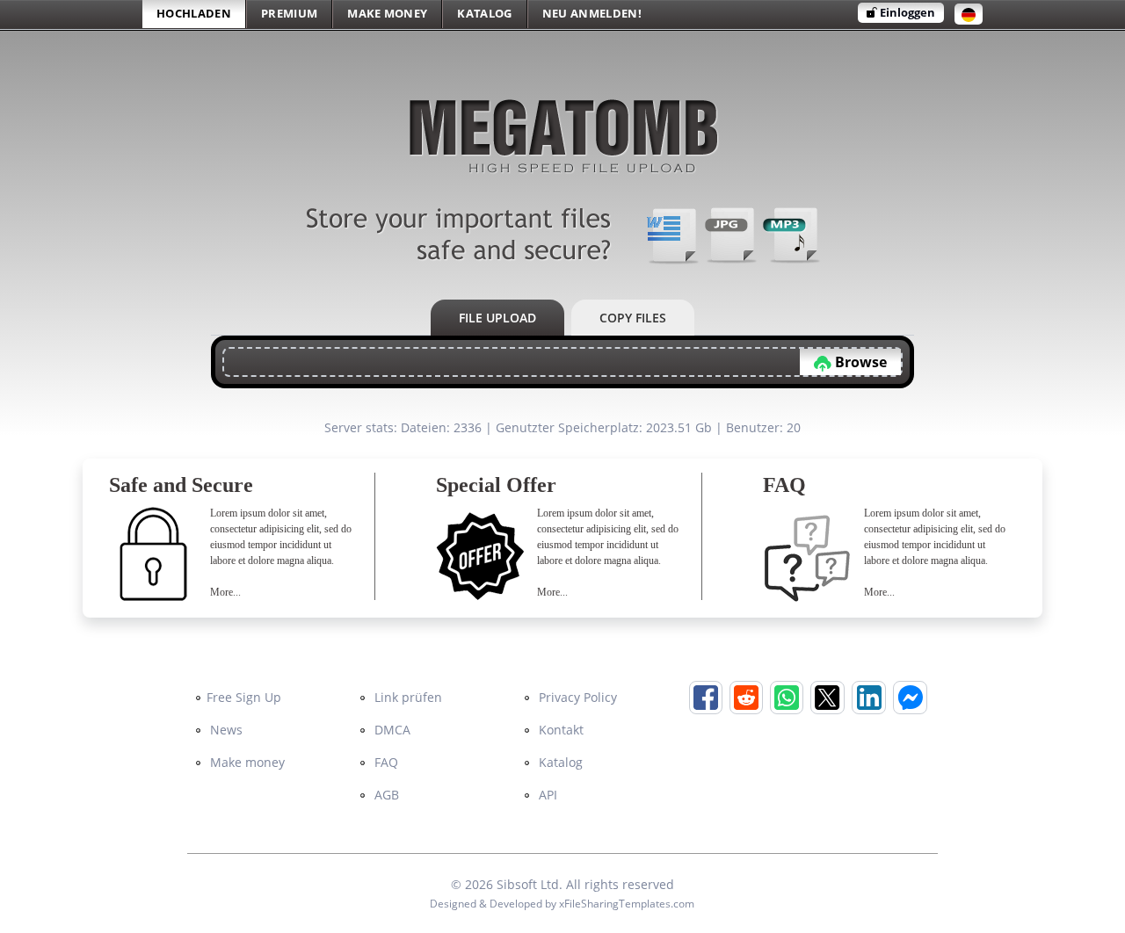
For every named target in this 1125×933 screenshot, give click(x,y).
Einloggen (906, 12)
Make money (246, 762)
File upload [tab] (497, 317)
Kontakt (559, 729)
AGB (385, 794)
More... (225, 592)
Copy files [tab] (632, 317)
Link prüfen (406, 697)
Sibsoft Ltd (528, 884)
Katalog (559, 762)
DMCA (390, 729)
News (225, 729)
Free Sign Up (244, 697)
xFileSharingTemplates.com (626, 903)
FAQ (384, 762)
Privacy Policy (576, 697)
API (546, 794)
